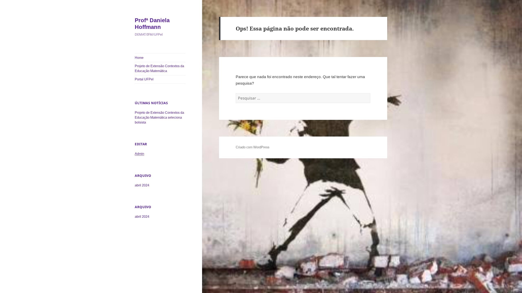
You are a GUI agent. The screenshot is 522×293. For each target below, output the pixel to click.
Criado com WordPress (252, 147)
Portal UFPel (144, 79)
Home (139, 57)
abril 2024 (142, 185)
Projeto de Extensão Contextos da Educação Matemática (159, 68)
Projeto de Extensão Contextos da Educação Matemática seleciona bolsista (159, 117)
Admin (139, 153)
